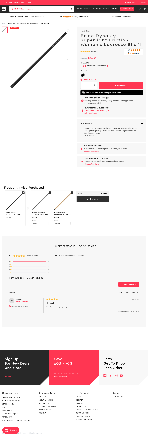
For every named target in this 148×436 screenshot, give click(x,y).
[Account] (140, 9)
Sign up (8, 376)
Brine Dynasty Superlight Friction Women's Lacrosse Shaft (29, 23)
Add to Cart (92, 199)
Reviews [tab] (16, 278)
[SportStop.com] (4, 9)
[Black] (82, 75)
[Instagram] (115, 375)
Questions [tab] (35, 278)
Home (4, 23)
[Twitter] (110, 375)
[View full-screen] (67, 31)
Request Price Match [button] (92, 152)
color (33, 220)
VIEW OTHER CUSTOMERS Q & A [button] (97, 111)
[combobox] (44, 9)
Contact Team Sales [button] (92, 164)
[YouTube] (121, 375)
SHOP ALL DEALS (60, 376)
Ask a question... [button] (91, 113)
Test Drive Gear (126, 9)
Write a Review (131, 285)
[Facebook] (104, 375)
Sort (120, 293)
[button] (72, 9)
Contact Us (130, 2)
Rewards (142, 2)
